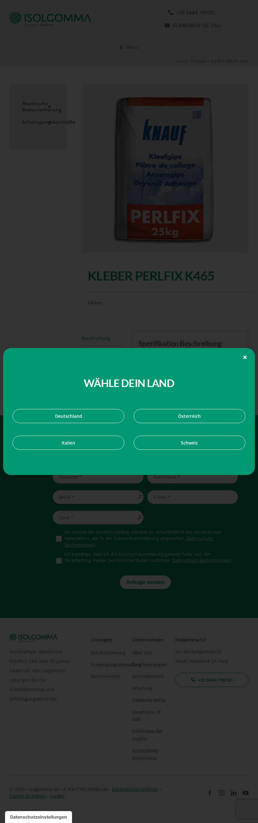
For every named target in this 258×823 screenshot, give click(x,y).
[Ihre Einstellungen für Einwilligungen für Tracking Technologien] (38, 817)
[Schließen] (245, 357)
